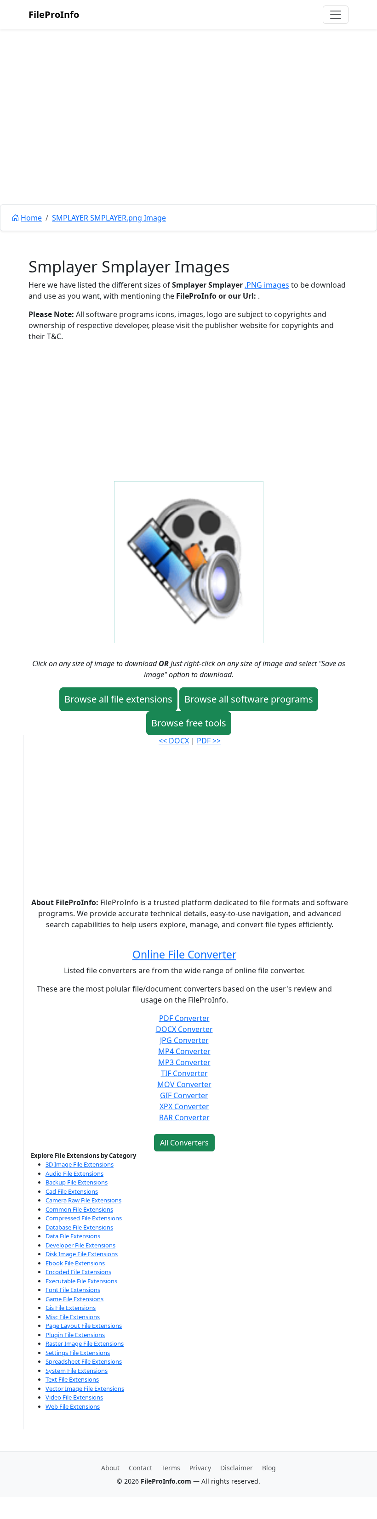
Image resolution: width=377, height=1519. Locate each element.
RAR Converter (184, 1117)
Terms (170, 1467)
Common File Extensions (79, 1209)
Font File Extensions (73, 1290)
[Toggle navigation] (335, 15)
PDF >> (209, 741)
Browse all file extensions (118, 699)
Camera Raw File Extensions (83, 1200)
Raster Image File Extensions (85, 1343)
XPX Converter (184, 1106)
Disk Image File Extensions (82, 1254)
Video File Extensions (74, 1397)
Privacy (200, 1467)
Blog (269, 1467)
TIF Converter (184, 1073)
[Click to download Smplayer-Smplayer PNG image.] (188, 561)
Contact (140, 1467)
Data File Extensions (73, 1236)
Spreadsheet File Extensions (84, 1361)
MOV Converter (184, 1084)
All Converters (184, 1143)
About (110, 1467)
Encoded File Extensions (78, 1272)
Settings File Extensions (78, 1353)
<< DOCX (174, 741)
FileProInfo (54, 14)
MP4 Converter (184, 1051)
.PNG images (267, 285)
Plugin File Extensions (75, 1335)
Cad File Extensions (72, 1191)
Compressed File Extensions (84, 1218)
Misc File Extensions (73, 1317)
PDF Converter (184, 1018)
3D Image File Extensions (80, 1164)
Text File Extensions (72, 1379)
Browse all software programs (248, 699)
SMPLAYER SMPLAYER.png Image (109, 218)
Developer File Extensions (80, 1245)
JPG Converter (184, 1040)
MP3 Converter (184, 1062)
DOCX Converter (184, 1029)
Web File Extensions (73, 1406)
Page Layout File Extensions (84, 1325)
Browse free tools (188, 723)
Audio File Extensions (74, 1173)
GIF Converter (184, 1095)
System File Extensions (77, 1370)
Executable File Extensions (81, 1281)
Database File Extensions (79, 1227)
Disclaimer (236, 1467)
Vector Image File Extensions (85, 1388)
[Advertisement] (188, 138)
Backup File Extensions (77, 1182)
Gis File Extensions (71, 1308)
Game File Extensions (74, 1299)
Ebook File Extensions (75, 1263)
